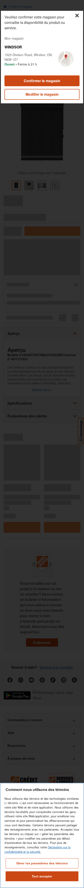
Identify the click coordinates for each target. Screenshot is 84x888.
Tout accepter (42, 876)
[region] (42, 835)
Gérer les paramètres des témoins (42, 863)
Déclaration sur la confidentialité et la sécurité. (37, 849)
